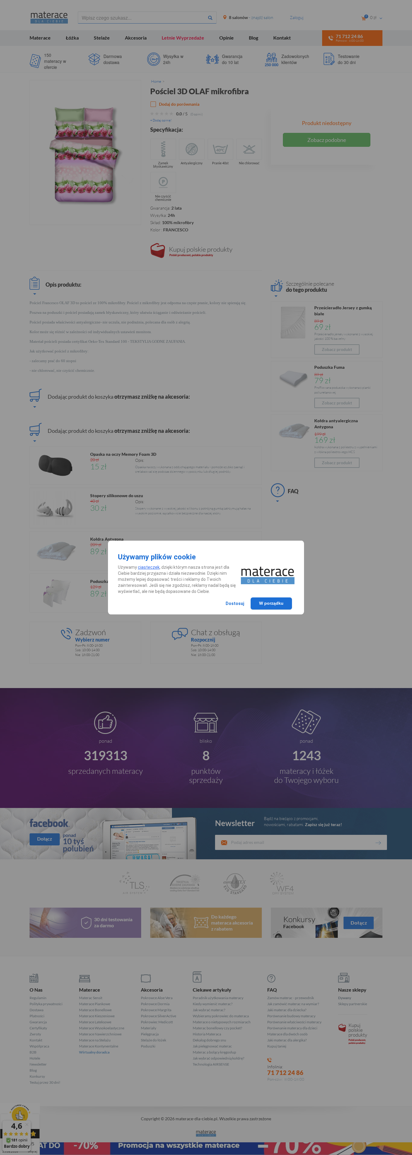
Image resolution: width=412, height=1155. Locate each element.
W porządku (271, 603)
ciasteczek (149, 567)
